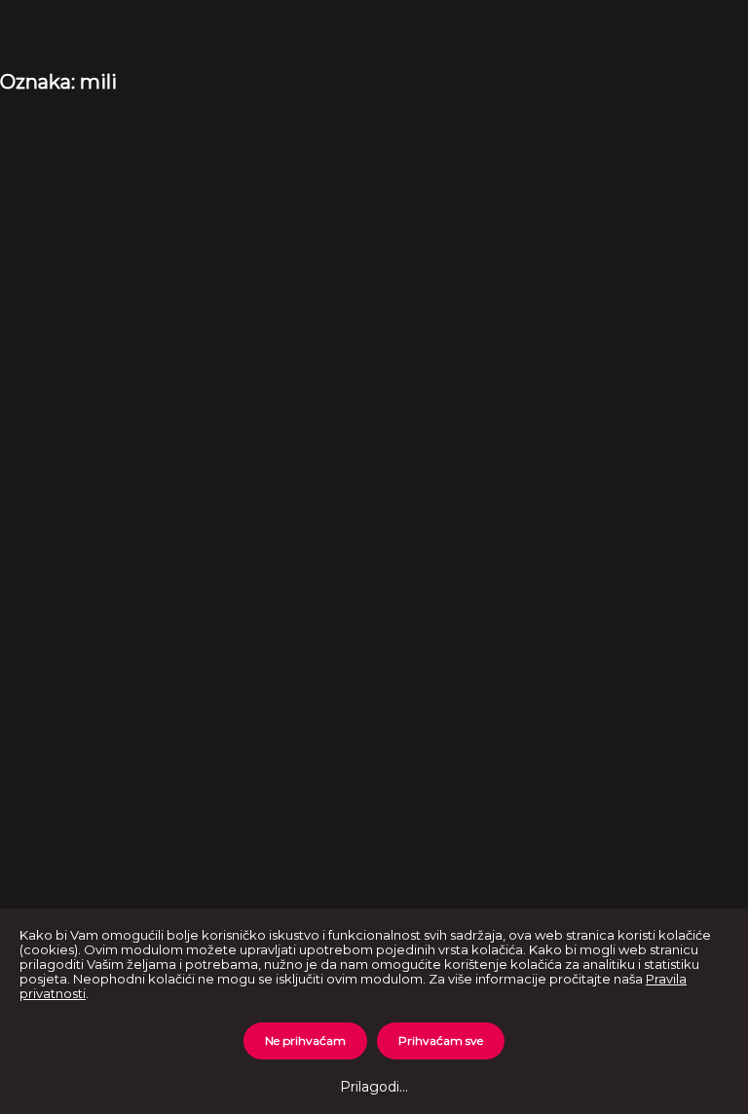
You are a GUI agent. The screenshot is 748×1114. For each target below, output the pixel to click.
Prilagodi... (374, 1087)
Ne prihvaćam (305, 1040)
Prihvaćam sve (440, 1040)
